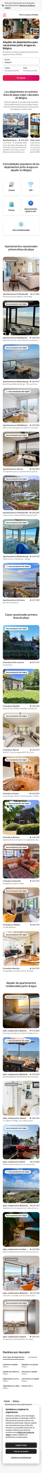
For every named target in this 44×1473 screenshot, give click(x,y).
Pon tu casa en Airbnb (28, 15)
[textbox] (12, 70)
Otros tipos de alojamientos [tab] (13, 1357)
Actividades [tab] (32, 1357)
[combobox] (21, 62)
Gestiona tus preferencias (21, 1458)
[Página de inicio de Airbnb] (4, 15)
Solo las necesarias (21, 1451)
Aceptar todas (21, 1445)
